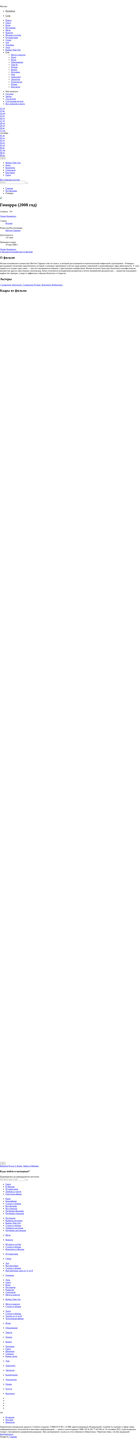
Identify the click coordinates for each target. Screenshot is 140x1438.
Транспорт (16, 77)
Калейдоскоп (11, 1375)
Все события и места (15, 104)
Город (8, 23)
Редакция (9, 1417)
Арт (7, 42)
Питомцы (15, 72)
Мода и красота (18, 55)
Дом (13, 74)
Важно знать (11, 1356)
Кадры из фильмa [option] (24, 252)
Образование (17, 62)
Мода (8, 30)
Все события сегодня (10, 180)
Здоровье (9, 45)
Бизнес (14, 69)
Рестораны (10, 28)
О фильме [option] (4, 252)
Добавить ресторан (14, 1228)
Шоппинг (10, 1351)
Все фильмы (11, 191)
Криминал (11, 249)
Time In (14, 64)
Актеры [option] (12, 252)
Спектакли (10, 170)
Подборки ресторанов (15, 1230)
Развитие (9, 1290)
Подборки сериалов (14, 1213)
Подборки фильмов (14, 1211)
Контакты (15, 87)
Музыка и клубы (13, 35)
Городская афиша (13, 1194)
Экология (15, 79)
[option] (11, 285)
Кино (8, 25)
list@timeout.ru (6, 1434)
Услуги (8, 1389)
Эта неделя (10, 99)
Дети (7, 47)
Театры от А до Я (13, 1316)
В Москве (10, 1186)
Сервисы (9, 1354)
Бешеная (4, 1166)
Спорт (8, 40)
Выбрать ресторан (13, 1220)
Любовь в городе (13, 1191)
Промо (14, 84)
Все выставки (11, 1266)
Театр (13, 57)
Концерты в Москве (14, 1249)
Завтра (8, 96)
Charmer (13, 1437)
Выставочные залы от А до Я (19, 1270)
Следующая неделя (14, 101)
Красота (9, 32)
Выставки (10, 172)
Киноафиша (11, 1201)
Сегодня (9, 94)
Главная (9, 188)
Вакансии (10, 1422)
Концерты (10, 167)
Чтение (14, 67)
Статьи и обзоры (13, 1203)
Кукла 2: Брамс (15, 1166)
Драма (3, 249)
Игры (13, 60)
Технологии (16, 82)
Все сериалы (11, 1208)
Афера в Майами (31, 1166)
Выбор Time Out (13, 50)
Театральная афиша (14, 1318)
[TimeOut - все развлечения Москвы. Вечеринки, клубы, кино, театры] (6, 4)
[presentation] (1, 157)
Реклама (9, 1420)
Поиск (8, 20)
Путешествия (11, 37)
